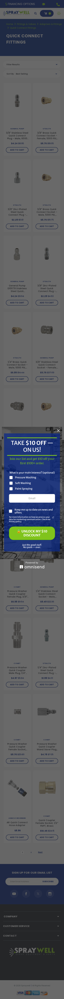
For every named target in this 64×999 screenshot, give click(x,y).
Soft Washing (23, 483)
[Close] (58, 430)
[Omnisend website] (32, 565)
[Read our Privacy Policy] (53, 517)
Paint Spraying (23, 488)
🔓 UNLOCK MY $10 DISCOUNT (32, 533)
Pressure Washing (25, 477)
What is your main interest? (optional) (32, 472)
